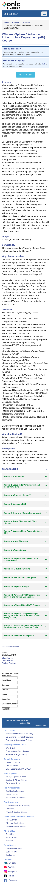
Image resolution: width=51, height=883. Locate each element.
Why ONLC (10, 748)
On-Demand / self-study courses (19, 737)
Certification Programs (15, 791)
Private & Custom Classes (16, 812)
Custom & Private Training (16, 780)
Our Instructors (12, 765)
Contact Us (10, 855)
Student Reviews (9, 663)
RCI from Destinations (15, 823)
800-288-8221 (11, 13)
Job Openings (11, 837)
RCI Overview (11, 819)
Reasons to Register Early (16, 754)
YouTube (12, 867)
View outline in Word (10, 646)
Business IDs (11, 851)
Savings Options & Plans (16, 776)
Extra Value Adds (13, 783)
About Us (9, 834)
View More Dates (25, 74)
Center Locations (13, 762)
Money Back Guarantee (16, 797)
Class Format (7, 658)
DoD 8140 (10, 808)
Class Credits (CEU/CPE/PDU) (18, 768)
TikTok (11, 875)
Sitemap (9, 840)
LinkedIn (12, 862)
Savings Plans (12, 794)
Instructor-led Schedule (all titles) (19, 733)
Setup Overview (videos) (16, 826)
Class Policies (7, 660)
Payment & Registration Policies (19, 740)
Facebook (12, 880)
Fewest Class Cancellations (17, 751)
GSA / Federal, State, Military (18, 805)
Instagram (12, 871)
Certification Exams (14, 848)
